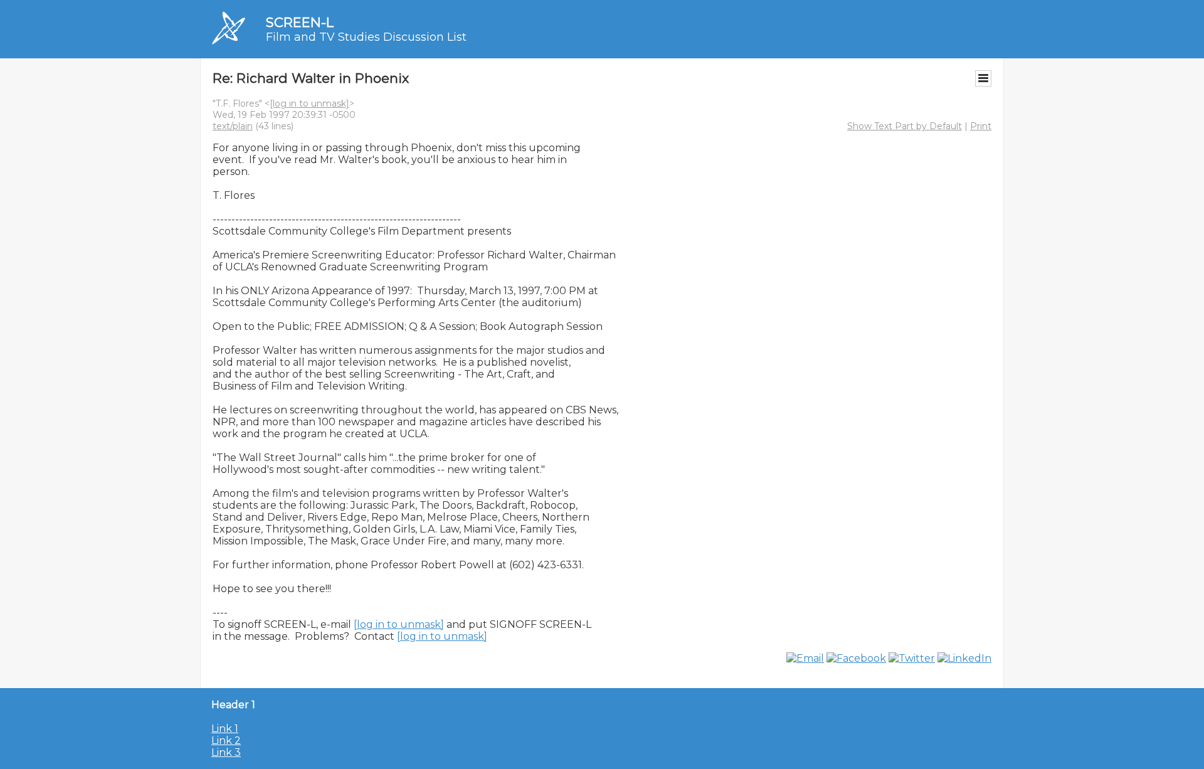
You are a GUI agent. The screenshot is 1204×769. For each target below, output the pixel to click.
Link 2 (226, 740)
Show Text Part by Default (904, 126)
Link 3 (226, 752)
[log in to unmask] (309, 103)
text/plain (233, 126)
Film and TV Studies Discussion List (366, 37)
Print (980, 126)
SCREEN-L (300, 22)
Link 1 (224, 729)
